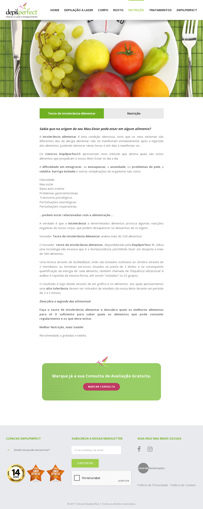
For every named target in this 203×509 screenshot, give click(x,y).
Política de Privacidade (153, 485)
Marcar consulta (101, 386)
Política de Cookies (183, 485)
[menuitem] (57, 9)
